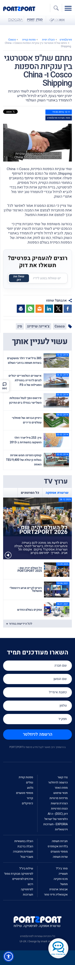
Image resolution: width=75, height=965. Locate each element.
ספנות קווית (29, 40)
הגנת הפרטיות (59, 808)
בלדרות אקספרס (58, 846)
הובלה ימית (48, 40)
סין (20, 326)
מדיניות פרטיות (59, 798)
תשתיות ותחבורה (23, 851)
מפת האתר (61, 788)
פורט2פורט (66, 40)
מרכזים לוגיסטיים (22, 879)
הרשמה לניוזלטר (37, 734)
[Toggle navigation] (69, 8)
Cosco (12, 40)
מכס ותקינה (61, 879)
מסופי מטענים (24, 793)
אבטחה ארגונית (58, 889)
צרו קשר (63, 777)
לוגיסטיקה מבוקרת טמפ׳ (18, 874)
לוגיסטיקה (27, 889)
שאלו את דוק (18, 278)
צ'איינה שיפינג (38, 326)
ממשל (64, 884)
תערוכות (28, 894)
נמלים (29, 782)
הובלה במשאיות (23, 841)
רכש (30, 884)
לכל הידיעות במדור (20, 623)
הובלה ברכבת (25, 846)
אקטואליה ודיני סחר (56, 894)
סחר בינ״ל (62, 868)
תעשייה (63, 874)
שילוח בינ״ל (26, 868)
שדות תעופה (60, 857)
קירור (30, 798)
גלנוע (30, 788)
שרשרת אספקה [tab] (57, 492)
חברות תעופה (60, 841)
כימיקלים (27, 803)
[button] (8, 956)
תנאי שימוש (60, 793)
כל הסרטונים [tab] (30, 492)
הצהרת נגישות (59, 803)
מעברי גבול (26, 857)
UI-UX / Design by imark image (37, 941)
